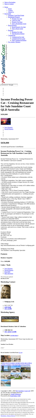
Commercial (11, 35)
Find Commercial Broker (19, 40)
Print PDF (7, 272)
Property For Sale (17, 19)
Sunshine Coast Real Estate (16, 15)
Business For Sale (17, 32)
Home (6, 7)
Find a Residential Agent (19, 23)
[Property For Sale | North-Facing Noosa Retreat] (16, 361)
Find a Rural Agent (17, 28)
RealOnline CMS (15, 396)
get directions (14, 335)
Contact (10, 10)
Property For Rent (17, 22)
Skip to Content (9, 4)
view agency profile (10, 331)
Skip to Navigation (9, 2)
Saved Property (8, 129)
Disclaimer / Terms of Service (8, 415)
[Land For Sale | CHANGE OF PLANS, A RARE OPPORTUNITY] (26, 372)
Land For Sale (16, 20)
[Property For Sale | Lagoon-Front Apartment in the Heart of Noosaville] (26, 379)
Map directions (8, 273)
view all (20, 352)
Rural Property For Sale (19, 27)
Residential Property (14, 17)
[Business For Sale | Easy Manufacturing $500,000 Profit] (6, 361)
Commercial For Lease (18, 38)
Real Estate (7, 14)
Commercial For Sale (18, 37)
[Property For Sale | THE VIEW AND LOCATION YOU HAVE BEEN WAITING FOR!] (6, 372)
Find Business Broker (18, 33)
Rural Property (12, 25)
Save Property (8, 127)
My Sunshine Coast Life (23, 391)
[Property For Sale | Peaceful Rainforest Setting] (6, 379)
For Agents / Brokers (14, 42)
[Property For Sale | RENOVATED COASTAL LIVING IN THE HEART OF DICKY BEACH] (16, 379)
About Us (11, 12)
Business (10, 30)
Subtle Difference (16, 394)
